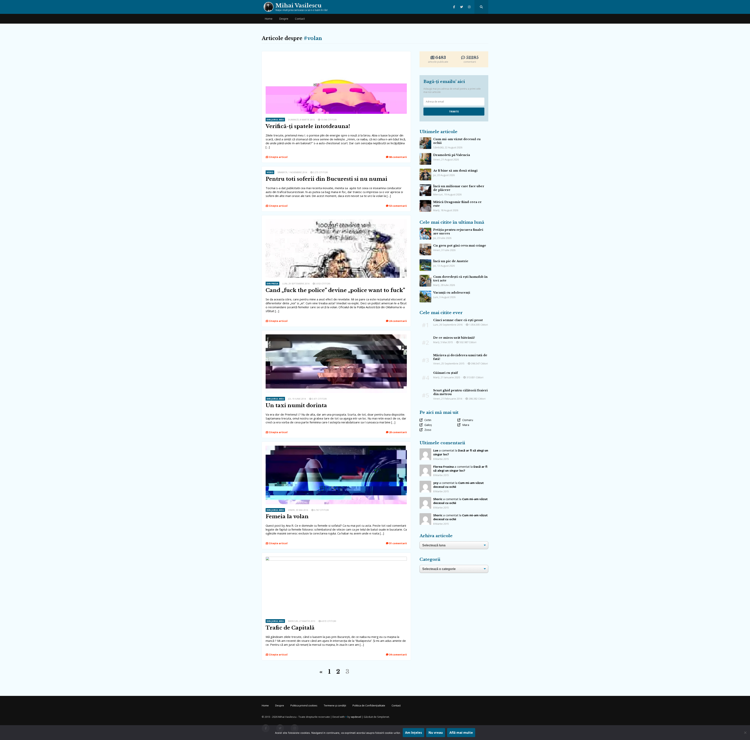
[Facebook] (454, 6)
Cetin (427, 420)
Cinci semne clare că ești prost (458, 320)
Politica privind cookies (303, 705)
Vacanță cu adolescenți (451, 292)
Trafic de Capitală (290, 628)
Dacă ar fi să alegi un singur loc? (460, 468)
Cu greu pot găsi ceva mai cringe (459, 245)
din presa (272, 283)
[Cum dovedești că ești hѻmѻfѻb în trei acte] (425, 277)
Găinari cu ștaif (445, 373)
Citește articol (278, 157)
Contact (300, 18)
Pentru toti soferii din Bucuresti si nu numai (326, 179)
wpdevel (356, 717)
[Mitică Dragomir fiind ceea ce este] (425, 202)
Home (268, 18)
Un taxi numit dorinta (296, 405)
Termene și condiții (335, 705)
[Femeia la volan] (336, 448)
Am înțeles (413, 732)
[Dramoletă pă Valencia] (425, 155)
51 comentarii (397, 543)
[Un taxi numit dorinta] (336, 336)
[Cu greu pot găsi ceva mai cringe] (425, 246)
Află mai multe (461, 732)
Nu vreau (436, 732)
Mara (465, 425)
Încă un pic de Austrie (450, 261)
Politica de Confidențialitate (369, 705)
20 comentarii (397, 432)
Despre (283, 18)
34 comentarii (397, 654)
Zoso (427, 430)
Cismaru (467, 420)
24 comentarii (397, 321)
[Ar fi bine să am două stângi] (425, 171)
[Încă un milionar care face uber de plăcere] (425, 186)
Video (270, 172)
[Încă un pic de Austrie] (425, 261)
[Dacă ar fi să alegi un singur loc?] (425, 466)
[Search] (481, 7)
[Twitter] (461, 6)
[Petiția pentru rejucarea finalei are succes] (425, 230)
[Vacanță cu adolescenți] (425, 293)
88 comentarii (397, 157)
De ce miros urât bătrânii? (454, 337)
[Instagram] (469, 6)
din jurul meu (275, 119)
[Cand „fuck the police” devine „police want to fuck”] (336, 221)
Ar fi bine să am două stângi (455, 170)
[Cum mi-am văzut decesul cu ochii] (425, 139)
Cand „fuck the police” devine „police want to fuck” (335, 290)
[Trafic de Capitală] (336, 559)
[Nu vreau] (745, 733)
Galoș (428, 425)
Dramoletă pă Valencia (451, 155)
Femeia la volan (287, 516)
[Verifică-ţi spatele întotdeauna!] (336, 57)
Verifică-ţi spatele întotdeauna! (308, 126)
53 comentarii (397, 205)
